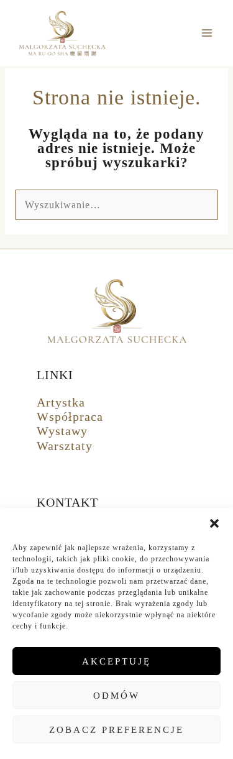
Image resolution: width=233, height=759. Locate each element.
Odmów (116, 696)
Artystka (61, 402)
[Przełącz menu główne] (207, 33)
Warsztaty (65, 446)
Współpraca (70, 416)
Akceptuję (116, 661)
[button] (214, 523)
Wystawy (62, 431)
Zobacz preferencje (116, 730)
